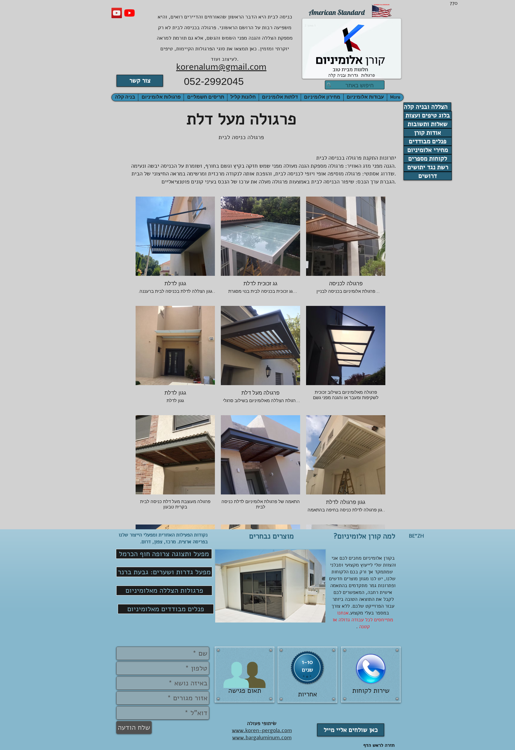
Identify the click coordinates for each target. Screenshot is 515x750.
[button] (125, 97)
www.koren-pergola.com (262, 730)
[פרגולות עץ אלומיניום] (129, 13)
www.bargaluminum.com (261, 737)
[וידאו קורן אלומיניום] (116, 13)
